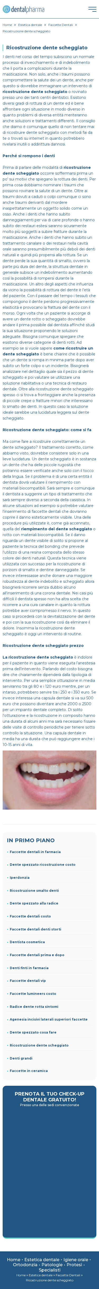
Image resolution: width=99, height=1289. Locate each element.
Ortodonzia (25, 1264)
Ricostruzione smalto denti (34, 891)
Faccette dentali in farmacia (35, 852)
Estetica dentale (41, 1259)
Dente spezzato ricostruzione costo (43, 865)
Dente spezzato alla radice (34, 903)
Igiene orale (75, 1259)
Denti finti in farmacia (29, 968)
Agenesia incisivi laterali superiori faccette (49, 1019)
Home (13, 1259)
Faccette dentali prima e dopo (37, 955)
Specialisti (49, 1270)
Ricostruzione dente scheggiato (39, 1045)
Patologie (52, 1264)
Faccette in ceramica (29, 1071)
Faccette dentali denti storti (35, 929)
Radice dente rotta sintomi (34, 1007)
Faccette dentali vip (28, 981)
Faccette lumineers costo (33, 994)
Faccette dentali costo (30, 916)
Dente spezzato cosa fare (33, 1032)
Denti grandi (21, 1058)
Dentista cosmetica (27, 942)
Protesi (74, 1264)
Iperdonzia (20, 878)
